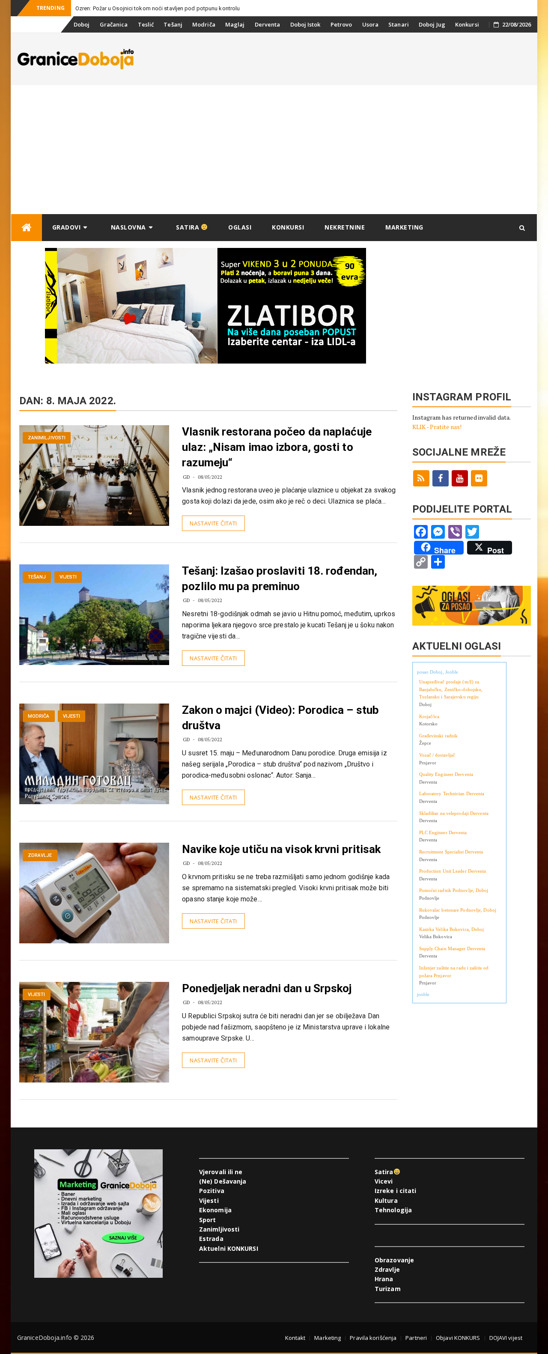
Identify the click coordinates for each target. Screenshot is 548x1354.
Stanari (398, 24)
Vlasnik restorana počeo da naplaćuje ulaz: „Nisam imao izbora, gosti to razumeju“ (277, 447)
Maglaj (235, 24)
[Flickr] (479, 478)
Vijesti (68, 577)
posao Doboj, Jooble (438, 671)
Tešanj (173, 24)
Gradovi (66, 227)
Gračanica (114, 24)
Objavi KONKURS (458, 1338)
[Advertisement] (274, 149)
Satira (188, 227)
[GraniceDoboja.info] (26, 227)
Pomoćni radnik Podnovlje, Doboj (453, 890)
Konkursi (467, 24)
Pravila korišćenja (373, 1338)
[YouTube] (460, 478)
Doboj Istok (305, 24)
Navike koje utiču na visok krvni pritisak (281, 849)
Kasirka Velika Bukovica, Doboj (451, 929)
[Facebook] (440, 478)
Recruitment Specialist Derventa (451, 851)
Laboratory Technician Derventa (452, 793)
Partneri (416, 1338)
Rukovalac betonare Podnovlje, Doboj (458, 910)
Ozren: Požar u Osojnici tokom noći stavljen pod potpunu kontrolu (157, 8)
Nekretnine (345, 227)
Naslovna (128, 227)
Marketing (404, 227)
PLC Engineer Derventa (443, 832)
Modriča (203, 24)
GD (186, 477)
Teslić (146, 24)
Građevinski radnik (438, 735)
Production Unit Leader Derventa (452, 871)
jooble (423, 994)
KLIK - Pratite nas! (437, 427)
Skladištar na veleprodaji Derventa (453, 813)
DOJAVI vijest (505, 1338)
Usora (370, 24)
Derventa (267, 24)
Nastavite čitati (213, 523)
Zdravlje (40, 855)
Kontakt (295, 1338)
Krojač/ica (429, 716)
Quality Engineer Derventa (446, 774)
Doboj (82, 24)
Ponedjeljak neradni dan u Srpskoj (266, 988)
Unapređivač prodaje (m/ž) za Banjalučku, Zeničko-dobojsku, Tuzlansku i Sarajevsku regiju (451, 689)
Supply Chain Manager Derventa (452, 948)
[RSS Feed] (421, 478)
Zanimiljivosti (47, 438)
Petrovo (341, 24)
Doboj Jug (432, 24)
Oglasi (239, 227)
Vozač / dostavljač (437, 755)
